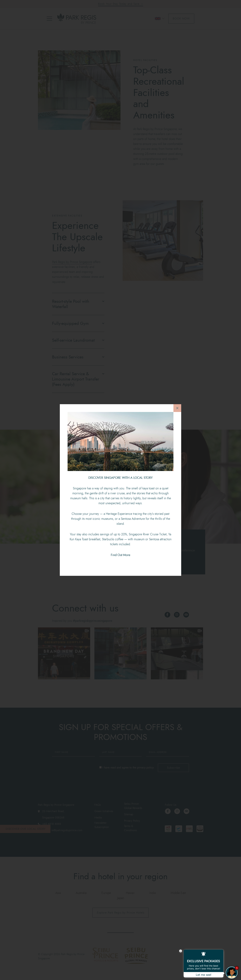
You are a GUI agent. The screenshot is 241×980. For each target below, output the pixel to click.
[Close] (177, 408)
